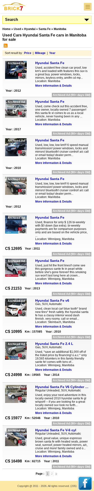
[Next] (56, 473)
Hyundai (29, 29)
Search (11, 20)
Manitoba (60, 29)
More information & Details (53, 85)
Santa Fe (45, 29)
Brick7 (14, 6)
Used (17, 29)
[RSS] (4, 46)
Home (6, 29)
